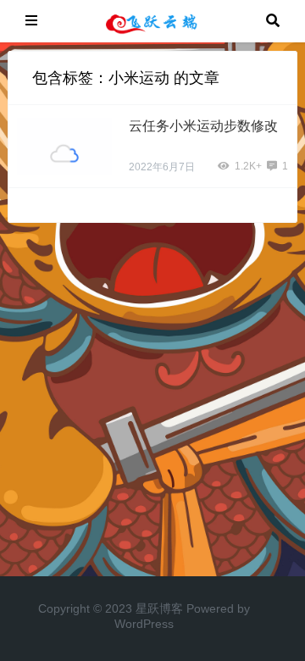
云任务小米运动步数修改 (203, 126)
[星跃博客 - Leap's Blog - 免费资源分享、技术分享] (152, 20)
